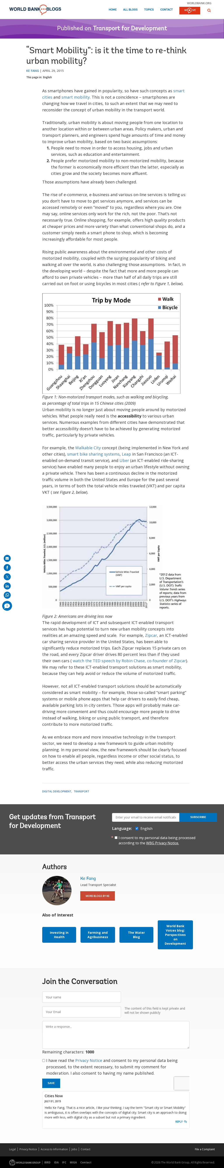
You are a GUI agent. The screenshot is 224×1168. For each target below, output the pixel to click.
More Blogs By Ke (97, 896)
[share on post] (7, 576)
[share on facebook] (7, 567)
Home (113, 9)
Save (51, 1083)
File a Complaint (205, 1149)
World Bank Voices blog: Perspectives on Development (175, 935)
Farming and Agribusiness (98, 934)
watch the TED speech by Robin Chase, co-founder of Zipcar (129, 660)
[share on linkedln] (7, 585)
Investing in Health (59, 934)
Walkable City (88, 447)
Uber (124, 460)
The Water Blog (136, 934)
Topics (149, 9)
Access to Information (54, 1149)
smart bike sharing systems (93, 454)
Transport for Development (130, 29)
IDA (56, 1162)
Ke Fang (32, 70)
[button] (209, 10)
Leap (126, 454)
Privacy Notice (88, 1060)
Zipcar (151, 635)
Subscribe (198, 817)
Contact (166, 9)
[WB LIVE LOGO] (189, 11)
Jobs (74, 1149)
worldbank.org (199, 3)
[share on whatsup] (7, 595)
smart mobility (75, 97)
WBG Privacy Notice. (162, 843)
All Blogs (130, 9)
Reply (179, 1122)
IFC (64, 1162)
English (47, 77)
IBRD (47, 1162)
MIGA (73, 1162)
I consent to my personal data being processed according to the (157, 840)
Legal (12, 1149)
